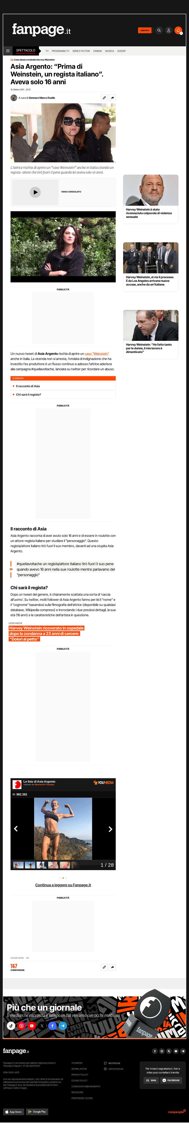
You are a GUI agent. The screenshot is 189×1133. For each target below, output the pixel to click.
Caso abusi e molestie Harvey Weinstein (34, 59)
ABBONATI (144, 30)
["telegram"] (63, 1026)
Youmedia (77, 1062)
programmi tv (60, 50)
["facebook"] (52, 1026)
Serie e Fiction (81, 50)
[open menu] (8, 51)
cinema (97, 50)
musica (109, 50)
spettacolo (25, 50)
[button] (112, 97)
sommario (18, 378)
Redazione (77, 1092)
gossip (121, 50)
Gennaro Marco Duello (42, 97)
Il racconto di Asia (28, 386)
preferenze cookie (82, 1098)
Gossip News (17, 958)
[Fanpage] (16, 1051)
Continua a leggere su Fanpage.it (63, 885)
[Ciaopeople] (177, 1112)
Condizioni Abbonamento (85, 1086)
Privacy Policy (79, 1074)
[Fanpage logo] (37, 30)
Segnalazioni (79, 1068)
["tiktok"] (11, 1026)
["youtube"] (32, 1026)
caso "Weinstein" (97, 354)
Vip (27, 958)
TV (47, 50)
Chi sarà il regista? (28, 394)
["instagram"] (21, 1026)
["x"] (42, 1026)
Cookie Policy (79, 1080)
